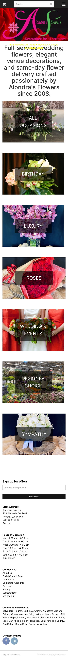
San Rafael (8, 624)
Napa (13, 617)
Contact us (8, 579)
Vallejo (43, 624)
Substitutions (9, 592)
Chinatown (40, 610)
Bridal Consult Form (12, 576)
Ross (5, 620)
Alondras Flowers (34, 24)
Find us (6, 523)
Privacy (6, 589)
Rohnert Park (57, 617)
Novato (21, 617)
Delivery (6, 586)
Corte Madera (54, 610)
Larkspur (39, 614)
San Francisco (31, 620)
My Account (8, 596)
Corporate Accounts (13, 582)
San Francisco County (52, 620)
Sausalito (34, 624)
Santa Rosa (21, 624)
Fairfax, (6, 614)
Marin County (52, 614)
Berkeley (28, 610)
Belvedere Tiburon (12, 610)
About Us (7, 572)
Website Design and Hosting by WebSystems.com (51, 655)
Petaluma (32, 617)
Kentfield (28, 614)
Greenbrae (17, 614)
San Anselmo (16, 620)
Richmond (43, 617)
